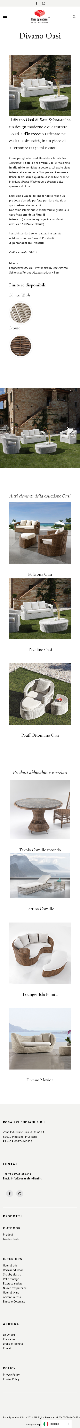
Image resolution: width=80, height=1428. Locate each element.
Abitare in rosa (12, 1297)
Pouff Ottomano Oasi (40, 735)
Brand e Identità (13, 1343)
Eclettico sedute (13, 1283)
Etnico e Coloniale (14, 1301)
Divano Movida (40, 1080)
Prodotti (8, 1234)
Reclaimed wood (13, 1270)
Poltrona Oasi (40, 574)
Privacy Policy (11, 1374)
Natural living (11, 1292)
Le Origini (9, 1334)
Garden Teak (11, 1239)
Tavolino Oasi (40, 649)
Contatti (7, 1348)
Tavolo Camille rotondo (40, 850)
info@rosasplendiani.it (26, 1178)
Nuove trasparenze (15, 1288)
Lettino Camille (40, 908)
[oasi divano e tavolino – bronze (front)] (40, 428)
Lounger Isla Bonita (40, 994)
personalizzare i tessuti (28, 243)
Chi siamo (9, 1339)
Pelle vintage (11, 1279)
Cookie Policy (11, 1379)
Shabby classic (12, 1274)
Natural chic (10, 1265)
